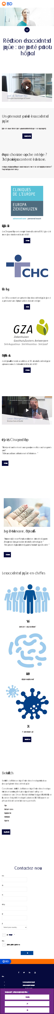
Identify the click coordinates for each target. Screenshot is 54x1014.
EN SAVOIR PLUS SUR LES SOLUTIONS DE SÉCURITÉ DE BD (27, 739)
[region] (27, 1001)
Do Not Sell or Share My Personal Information (27, 997)
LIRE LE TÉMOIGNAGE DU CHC (27, 307)
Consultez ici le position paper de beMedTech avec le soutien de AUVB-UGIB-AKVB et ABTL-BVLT (6, 832)
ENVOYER (27, 953)
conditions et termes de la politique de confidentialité (10, 935)
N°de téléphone (3, 904)
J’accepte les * (10, 935)
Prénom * (2, 876)
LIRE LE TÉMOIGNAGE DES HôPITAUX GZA (27, 370)
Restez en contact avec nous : (3, 941)
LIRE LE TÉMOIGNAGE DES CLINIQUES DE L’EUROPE (27, 240)
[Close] (50, 992)
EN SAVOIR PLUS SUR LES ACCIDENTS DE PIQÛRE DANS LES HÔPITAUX (27, 136)
